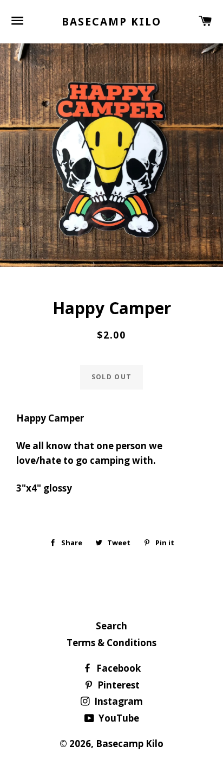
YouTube (117, 718)
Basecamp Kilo (111, 21)
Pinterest (117, 685)
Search (111, 626)
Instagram (117, 701)
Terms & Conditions (111, 642)
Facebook (117, 668)
